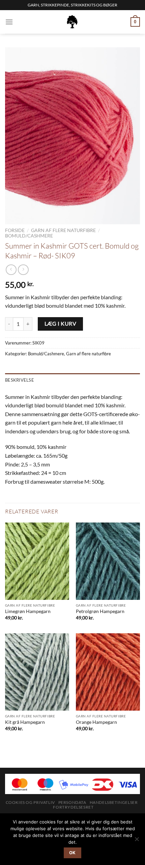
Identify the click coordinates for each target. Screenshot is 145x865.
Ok (72, 852)
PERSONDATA (72, 802)
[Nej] (136, 841)
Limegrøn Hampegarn (28, 611)
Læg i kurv (61, 324)
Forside (15, 230)
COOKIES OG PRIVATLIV (30, 802)
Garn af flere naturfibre (63, 230)
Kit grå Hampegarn (25, 722)
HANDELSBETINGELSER (114, 802)
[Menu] (9, 22)
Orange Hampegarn (96, 722)
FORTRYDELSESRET (73, 807)
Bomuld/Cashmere (29, 235)
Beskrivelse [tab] (19, 380)
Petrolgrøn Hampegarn (100, 611)
